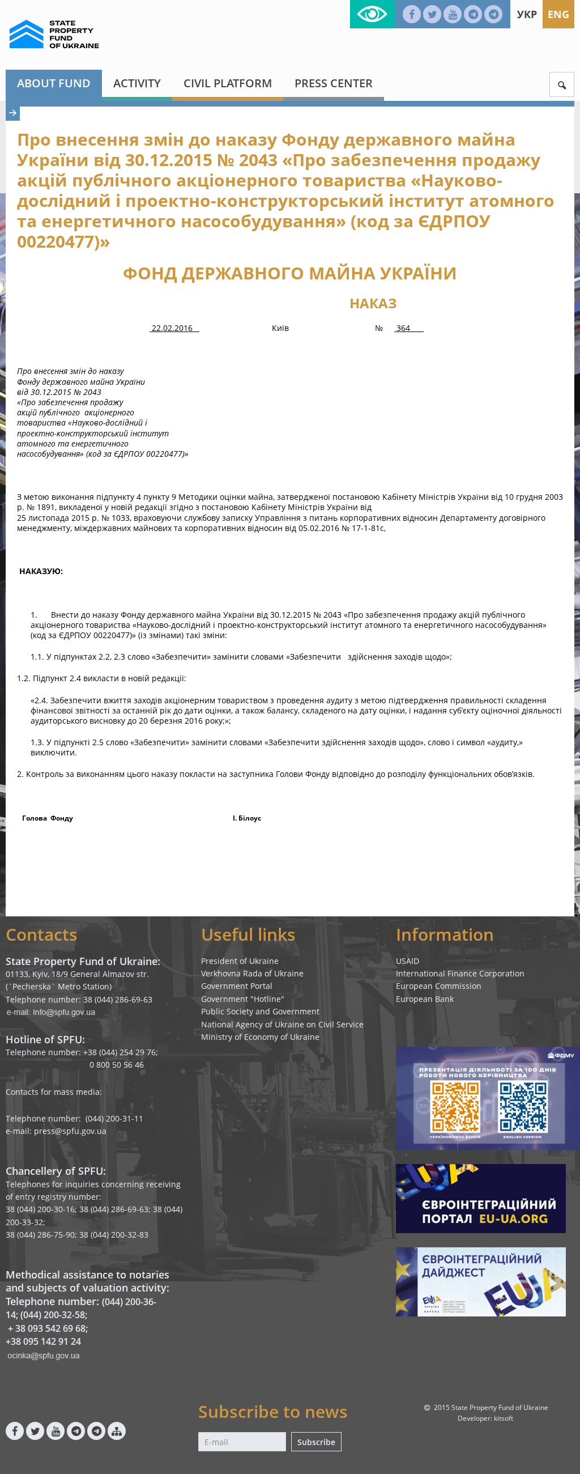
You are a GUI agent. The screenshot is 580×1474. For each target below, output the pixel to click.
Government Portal (236, 985)
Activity (137, 83)
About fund (54, 83)
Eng (558, 14)
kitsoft (503, 1418)
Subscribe (316, 1442)
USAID (407, 960)
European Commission (438, 985)
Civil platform (228, 83)
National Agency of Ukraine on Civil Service (282, 1024)
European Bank (425, 998)
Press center (334, 83)
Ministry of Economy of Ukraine (260, 1036)
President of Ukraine (240, 960)
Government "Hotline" (242, 998)
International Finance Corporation (460, 973)
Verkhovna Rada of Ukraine (252, 973)
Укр (527, 14)
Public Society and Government (260, 1011)
